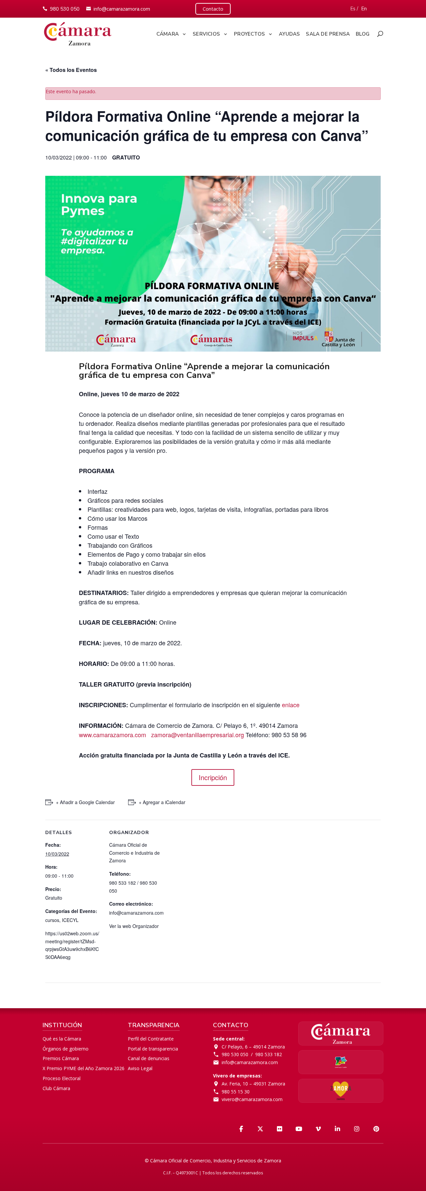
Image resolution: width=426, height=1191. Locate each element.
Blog (362, 34)
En (364, 8)
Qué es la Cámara (62, 1039)
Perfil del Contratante (151, 1039)
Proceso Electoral (62, 1078)
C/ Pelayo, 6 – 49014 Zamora (253, 1046)
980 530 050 (65, 9)
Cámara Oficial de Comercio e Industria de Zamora (134, 852)
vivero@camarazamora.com (252, 1099)
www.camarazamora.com (112, 734)
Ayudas (289, 34)
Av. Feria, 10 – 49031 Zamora (253, 1083)
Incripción (213, 777)
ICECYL (70, 920)
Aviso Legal (140, 1068)
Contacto (213, 8)
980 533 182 (268, 1054)
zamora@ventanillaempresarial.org (197, 734)
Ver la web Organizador (134, 926)
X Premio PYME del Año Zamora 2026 (83, 1068)
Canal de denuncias (148, 1058)
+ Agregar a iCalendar (162, 802)
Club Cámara (56, 1088)
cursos (52, 920)
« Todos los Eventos (71, 70)
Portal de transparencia (153, 1048)
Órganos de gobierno (66, 1048)
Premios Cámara (61, 1058)
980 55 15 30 (236, 1091)
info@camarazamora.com (122, 9)
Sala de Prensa (328, 34)
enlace (291, 704)
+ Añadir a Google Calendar (85, 802)
